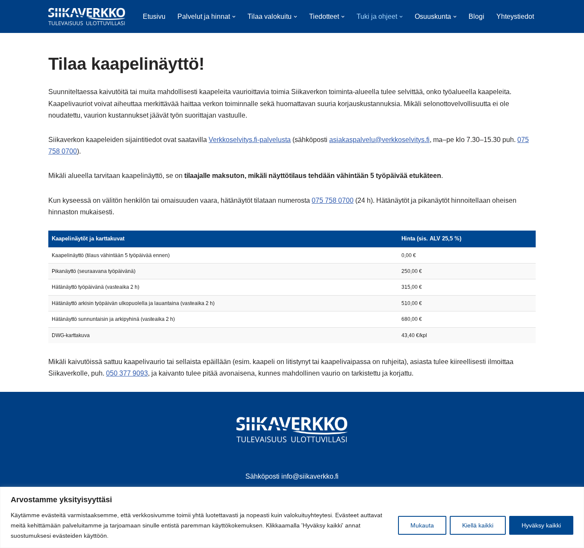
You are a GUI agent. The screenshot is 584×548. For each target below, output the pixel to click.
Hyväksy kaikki (541, 525)
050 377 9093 (127, 373)
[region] (292, 517)
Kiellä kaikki (477, 525)
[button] (234, 16)
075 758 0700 (333, 200)
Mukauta (422, 525)
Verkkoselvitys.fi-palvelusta (250, 139)
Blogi (476, 16)
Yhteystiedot (515, 16)
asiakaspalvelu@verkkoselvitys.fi (379, 139)
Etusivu (154, 16)
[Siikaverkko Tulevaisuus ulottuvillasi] (86, 16)
